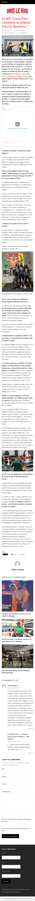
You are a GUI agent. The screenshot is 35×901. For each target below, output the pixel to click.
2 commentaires (23, 33)
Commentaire (6, 792)
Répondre (30, 728)
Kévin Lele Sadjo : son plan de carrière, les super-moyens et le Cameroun (16, 640)
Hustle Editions (26, 898)
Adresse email (6, 871)
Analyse (6, 33)
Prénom (4, 853)
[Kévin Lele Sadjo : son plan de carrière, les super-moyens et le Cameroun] (17, 628)
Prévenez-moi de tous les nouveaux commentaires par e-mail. (16, 820)
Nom (4, 769)
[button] (5, 2)
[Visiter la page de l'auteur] (17, 564)
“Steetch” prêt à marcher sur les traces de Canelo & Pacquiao (16, 615)
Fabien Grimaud (20, 30)
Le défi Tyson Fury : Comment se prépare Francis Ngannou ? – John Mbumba (18, 736)
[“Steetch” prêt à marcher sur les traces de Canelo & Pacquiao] (17, 596)
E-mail (4, 776)
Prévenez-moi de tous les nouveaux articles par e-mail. (16, 829)
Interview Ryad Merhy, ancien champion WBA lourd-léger (16, 671)
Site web (4, 784)
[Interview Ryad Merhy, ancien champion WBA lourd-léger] (17, 656)
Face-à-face (12, 33)
